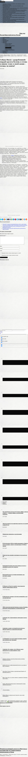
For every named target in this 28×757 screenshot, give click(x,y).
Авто (4, 38)
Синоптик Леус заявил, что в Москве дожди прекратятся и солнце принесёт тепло (14, 430)
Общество (5, 42)
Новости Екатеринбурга (10, 45)
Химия (12, 155)
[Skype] (17, 219)
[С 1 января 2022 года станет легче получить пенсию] (2, 294)
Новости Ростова (8, 48)
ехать (1, 97)
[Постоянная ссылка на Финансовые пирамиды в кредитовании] (5, 531)
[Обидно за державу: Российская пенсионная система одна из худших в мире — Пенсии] (2, 328)
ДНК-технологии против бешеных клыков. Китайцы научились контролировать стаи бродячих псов (15, 8)
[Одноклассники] (4, 219)
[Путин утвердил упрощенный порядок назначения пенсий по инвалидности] (2, 289)
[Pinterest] (15, 219)
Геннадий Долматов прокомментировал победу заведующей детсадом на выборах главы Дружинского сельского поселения (15, 225)
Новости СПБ (8, 44)
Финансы (4, 39)
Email (1, 248)
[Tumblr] (19, 219)
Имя (1, 246)
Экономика (5, 41)
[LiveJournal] (21, 219)
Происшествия (5, 40)
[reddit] (26, 219)
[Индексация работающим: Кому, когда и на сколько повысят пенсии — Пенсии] (2, 284)
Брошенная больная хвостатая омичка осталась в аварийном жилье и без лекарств (14, 566)
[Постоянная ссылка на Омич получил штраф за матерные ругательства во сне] (5, 552)
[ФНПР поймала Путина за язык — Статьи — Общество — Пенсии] (2, 275)
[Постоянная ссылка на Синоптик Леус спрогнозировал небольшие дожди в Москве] (5, 615)
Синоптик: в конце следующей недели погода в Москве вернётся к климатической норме (14, 12)
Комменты (5, 503)
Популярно (5, 501)
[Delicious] (24, 219)
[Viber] (10, 219)
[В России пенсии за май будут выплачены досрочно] (2, 280)
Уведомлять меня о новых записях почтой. (10, 255)
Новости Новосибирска (9, 49)
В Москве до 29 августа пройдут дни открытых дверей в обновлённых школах (14, 362)
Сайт (1, 250)
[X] (8, 219)
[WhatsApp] (12, 219)
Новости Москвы (8, 43)
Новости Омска (8, 47)
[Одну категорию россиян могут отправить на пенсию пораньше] (2, 270)
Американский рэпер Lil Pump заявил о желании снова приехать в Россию (15, 447)
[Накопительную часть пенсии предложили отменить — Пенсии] (2, 308)
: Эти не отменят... (6, 689)
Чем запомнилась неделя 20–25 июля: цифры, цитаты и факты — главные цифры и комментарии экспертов (15, 513)
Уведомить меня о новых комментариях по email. (11, 253)
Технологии (5, 52)
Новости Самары (8, 46)
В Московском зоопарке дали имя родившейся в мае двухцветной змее (14, 379)
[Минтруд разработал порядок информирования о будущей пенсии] (2, 304)
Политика (4, 51)
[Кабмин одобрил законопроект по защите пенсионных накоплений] (2, 318)
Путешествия (5, 50)
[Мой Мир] (13, 219)
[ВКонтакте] (2, 219)
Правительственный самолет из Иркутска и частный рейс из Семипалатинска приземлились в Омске (13, 750)
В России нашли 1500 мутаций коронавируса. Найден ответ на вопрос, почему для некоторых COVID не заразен (15, 545)
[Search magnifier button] (1, 332)
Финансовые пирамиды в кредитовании (12, 534)
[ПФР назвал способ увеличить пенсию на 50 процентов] (2, 299)
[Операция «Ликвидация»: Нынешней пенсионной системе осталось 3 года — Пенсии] (2, 265)
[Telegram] (6, 219)
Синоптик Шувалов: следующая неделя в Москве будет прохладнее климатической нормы (13, 20)
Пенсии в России (6, 37)
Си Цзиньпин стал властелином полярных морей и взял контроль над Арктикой (15, 639)
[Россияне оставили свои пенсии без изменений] (2, 313)
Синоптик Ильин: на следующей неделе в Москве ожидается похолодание (15, 498)
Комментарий (3, 235)
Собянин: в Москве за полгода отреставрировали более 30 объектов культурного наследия (14, 22)
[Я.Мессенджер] (1, 219)
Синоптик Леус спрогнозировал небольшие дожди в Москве (12, 395)
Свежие (4, 502)
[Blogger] (22, 219)
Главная (1, 54)
